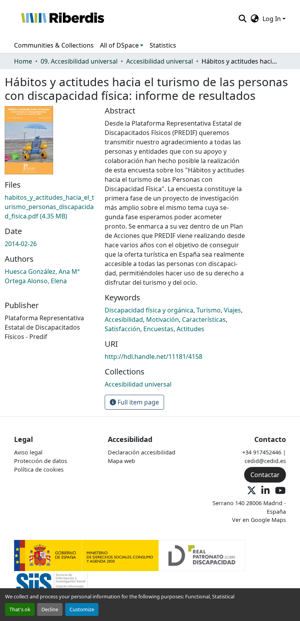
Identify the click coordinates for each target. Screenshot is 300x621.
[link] (50, 207)
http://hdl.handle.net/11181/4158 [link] (153, 356)
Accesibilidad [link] (124, 319)
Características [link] (204, 319)
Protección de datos (40, 461)
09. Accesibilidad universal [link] (79, 61)
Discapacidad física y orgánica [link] (149, 310)
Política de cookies (39, 469)
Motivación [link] (162, 319)
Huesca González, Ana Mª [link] (42, 271)
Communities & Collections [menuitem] (54, 45)
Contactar (265, 474)
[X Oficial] (251, 491)
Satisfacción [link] (122, 329)
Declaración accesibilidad (141, 452)
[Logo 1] (129, 555)
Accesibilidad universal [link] (159, 61)
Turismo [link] (208, 310)
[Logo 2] (51, 586)
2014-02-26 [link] (21, 244)
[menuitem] (121, 45)
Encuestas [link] (158, 329)
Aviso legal (28, 452)
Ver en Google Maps (259, 519)
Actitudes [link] (190, 329)
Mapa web (121, 461)
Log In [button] (272, 18)
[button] (62, 18)
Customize (82, 609)
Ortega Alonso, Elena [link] (36, 281)
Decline (49, 609)
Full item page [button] (137, 402)
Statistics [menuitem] (163, 45)
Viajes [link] (232, 310)
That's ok (19, 609)
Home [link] (23, 61)
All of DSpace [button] (119, 45)
